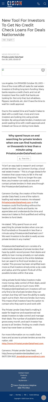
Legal (11, 395)
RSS (25, 395)
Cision (27, 398)
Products (23, 375)
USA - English (8, 40)
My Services (23, 380)
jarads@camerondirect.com (31, 356)
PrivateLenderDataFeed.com (16, 202)
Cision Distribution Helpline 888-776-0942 (24, 386)
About (23, 378)
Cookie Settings (34, 395)
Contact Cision (23, 373)
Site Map (18, 395)
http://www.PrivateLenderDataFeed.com (22, 343)
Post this (25, 158)
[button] (38, 3)
